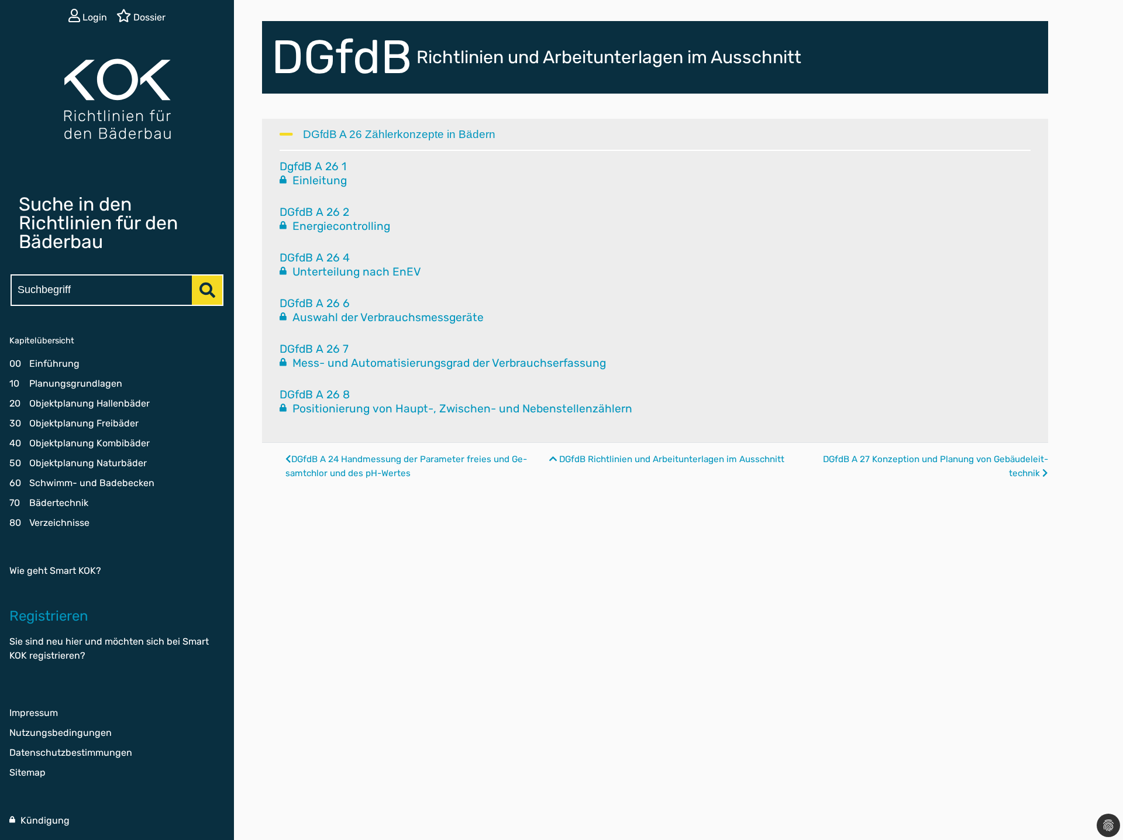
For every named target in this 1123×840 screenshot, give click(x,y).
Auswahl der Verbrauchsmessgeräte (387, 317)
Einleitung (318, 180)
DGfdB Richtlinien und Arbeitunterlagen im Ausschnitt (670, 459)
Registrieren (48, 616)
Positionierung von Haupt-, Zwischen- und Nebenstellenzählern (461, 408)
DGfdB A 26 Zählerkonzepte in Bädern (399, 134)
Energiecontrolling (340, 226)
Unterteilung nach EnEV (355, 271)
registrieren (54, 655)
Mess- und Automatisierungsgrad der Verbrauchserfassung (448, 363)
